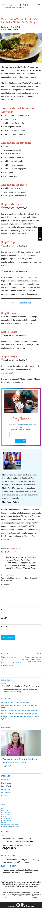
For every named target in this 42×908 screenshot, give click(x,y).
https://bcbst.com (9, 841)
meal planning (5, 812)
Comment (6, 585)
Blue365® (24, 526)
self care (4, 823)
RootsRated (5, 796)
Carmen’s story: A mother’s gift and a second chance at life (20, 761)
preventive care (6, 820)
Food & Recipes (15, 549)
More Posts (6, 502)
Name (4, 609)
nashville (14, 552)
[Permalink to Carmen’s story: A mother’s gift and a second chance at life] (21, 743)
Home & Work (6, 786)
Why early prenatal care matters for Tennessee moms (19, 710)
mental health (5, 814)
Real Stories (5, 792)
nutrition (3, 816)
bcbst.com (8, 516)
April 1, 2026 (6, 766)
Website (16, 502)
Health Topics (6, 783)
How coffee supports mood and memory (15, 702)
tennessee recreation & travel (10, 827)
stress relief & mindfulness (9, 825)
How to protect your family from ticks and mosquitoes (19, 713)
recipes (19, 552)
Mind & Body (5, 789)
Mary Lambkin (13, 29)
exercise (3, 808)
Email (4, 618)
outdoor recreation (6, 818)
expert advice (5, 810)
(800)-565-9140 (27, 841)
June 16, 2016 (15, 27)
